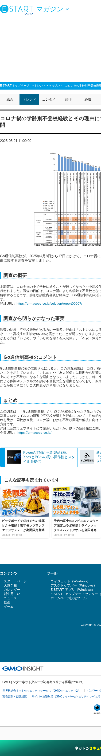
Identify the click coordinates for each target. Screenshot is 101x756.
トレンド (40, 85)
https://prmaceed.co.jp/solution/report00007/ (49, 303)
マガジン (54, 85)
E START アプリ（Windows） (72, 589)
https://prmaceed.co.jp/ (34, 432)
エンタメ (48, 99)
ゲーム (9, 606)
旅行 (68, 99)
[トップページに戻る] (17, 9)
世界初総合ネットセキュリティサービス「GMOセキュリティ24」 (42, 690)
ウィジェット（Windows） (70, 581)
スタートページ (15, 581)
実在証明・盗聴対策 (14, 696)
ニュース (10, 598)
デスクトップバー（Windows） (73, 585)
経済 (88, 99)
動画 (7, 602)
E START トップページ (14, 85)
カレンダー (12, 589)
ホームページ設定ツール (68, 598)
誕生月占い (12, 594)
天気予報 (10, 585)
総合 (10, 99)
